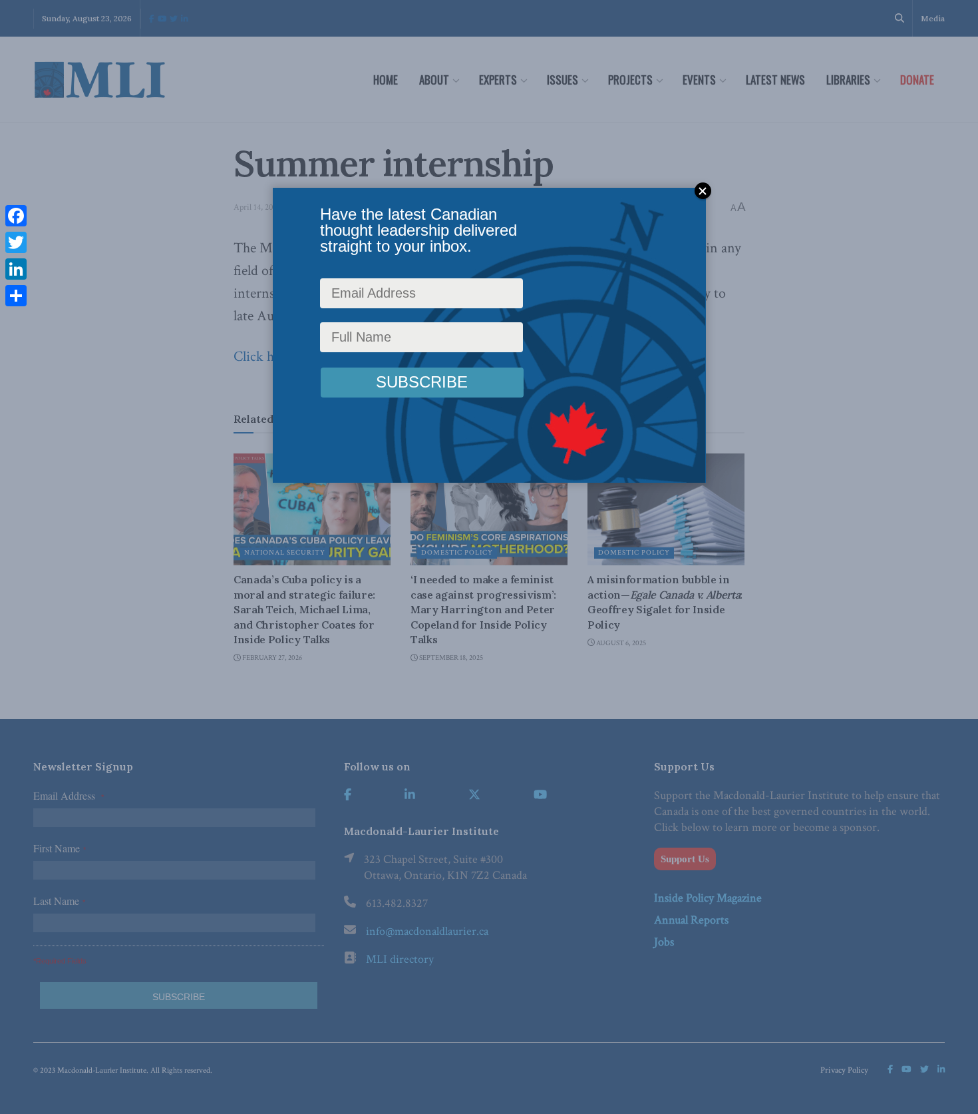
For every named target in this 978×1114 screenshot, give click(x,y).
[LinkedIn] (16, 269)
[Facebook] (16, 215)
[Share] (16, 295)
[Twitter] (16, 242)
